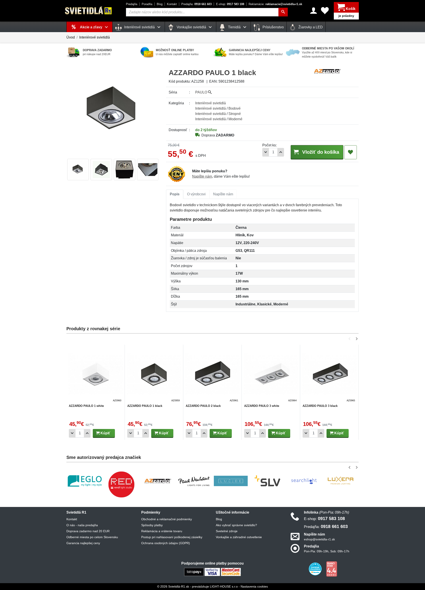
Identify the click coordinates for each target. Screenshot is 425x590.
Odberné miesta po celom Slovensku (92, 537)
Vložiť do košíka (319, 152)
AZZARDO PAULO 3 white (261, 406)
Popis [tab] (175, 194)
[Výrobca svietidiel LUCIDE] (230, 481)
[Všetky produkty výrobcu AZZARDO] (327, 71)
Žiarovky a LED (310, 27)
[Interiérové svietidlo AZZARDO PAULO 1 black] (154, 374)
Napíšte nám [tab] (223, 194)
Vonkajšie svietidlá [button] (191, 27)
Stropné (234, 114)
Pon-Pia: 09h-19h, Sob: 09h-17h (326, 551)
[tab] (174, 194)
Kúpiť (105, 433)
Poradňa (147, 4)
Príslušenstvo (273, 27)
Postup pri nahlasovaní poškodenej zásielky (171, 537)
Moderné (235, 119)
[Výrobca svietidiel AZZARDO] (157, 481)
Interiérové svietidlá (94, 37)
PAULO (201, 92)
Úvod (70, 37)
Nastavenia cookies (254, 586)
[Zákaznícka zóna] (313, 10)
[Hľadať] (283, 12)
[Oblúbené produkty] (325, 10)
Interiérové (210, 103)
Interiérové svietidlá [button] (139, 27)
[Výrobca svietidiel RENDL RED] (121, 484)
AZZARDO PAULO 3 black (320, 406)
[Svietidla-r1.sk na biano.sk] (331, 569)
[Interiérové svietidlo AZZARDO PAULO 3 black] (329, 374)
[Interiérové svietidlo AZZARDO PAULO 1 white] (96, 374)
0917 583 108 (230, 4)
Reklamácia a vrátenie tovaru (161, 531)
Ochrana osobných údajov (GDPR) (165, 543)
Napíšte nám (202, 176)
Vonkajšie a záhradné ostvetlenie (239, 537)
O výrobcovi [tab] (196, 194)
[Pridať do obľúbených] (350, 152)
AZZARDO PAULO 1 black (144, 406)
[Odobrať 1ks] (265, 152)
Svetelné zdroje (227, 531)
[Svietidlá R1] (88, 10)
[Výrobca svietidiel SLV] (267, 481)
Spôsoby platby (152, 525)
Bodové (234, 108)
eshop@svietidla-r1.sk (319, 539)
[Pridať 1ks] (280, 152)
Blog (159, 4)
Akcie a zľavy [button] (91, 27)
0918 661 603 (196, 4)
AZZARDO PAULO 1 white (86, 406)
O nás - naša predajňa (82, 525)
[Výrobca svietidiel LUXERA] (340, 481)
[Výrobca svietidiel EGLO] (84, 481)
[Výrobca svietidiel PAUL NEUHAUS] (194, 481)
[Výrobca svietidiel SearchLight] (304, 481)
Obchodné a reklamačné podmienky (166, 519)
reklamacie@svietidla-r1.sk (275, 4)
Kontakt (172, 4)
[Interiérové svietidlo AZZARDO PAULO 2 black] (212, 374)
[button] (350, 338)
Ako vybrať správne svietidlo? (236, 525)
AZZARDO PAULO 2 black (203, 406)
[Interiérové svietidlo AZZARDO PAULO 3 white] (271, 374)
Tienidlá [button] (234, 27)
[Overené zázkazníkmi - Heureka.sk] (316, 569)
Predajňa (131, 4)
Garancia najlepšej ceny (83, 543)
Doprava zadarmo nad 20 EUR (88, 531)
